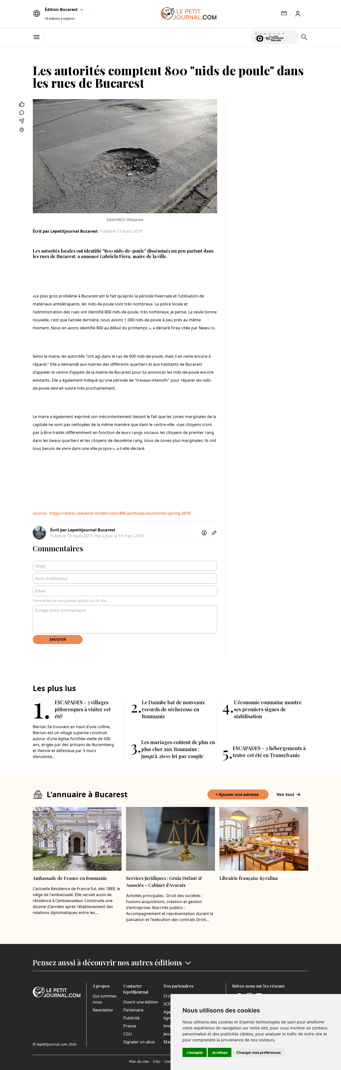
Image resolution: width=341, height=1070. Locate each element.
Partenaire (133, 1010)
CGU (127, 1034)
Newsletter (103, 1010)
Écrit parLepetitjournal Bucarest (65, 231)
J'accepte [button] (194, 1052)
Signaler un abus (139, 1042)
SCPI (168, 1004)
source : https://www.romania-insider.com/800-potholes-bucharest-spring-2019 (111, 513)
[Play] (292, 37)
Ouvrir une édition (140, 1002)
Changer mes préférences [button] (258, 1052)
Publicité (131, 1018)
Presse (129, 1026)
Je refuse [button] (219, 1052)
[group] (291, 36)
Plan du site (140, 1061)
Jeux (167, 1034)
